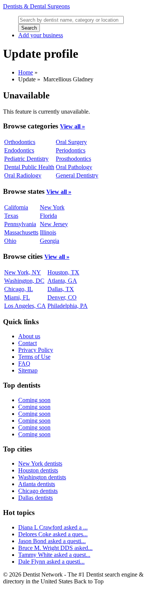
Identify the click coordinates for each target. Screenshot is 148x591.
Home (25, 72)
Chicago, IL (18, 289)
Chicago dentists (38, 491)
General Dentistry (77, 175)
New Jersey (54, 224)
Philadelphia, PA (67, 306)
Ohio (10, 241)
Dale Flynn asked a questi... (51, 561)
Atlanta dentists (36, 484)
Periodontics (70, 150)
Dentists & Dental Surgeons (36, 6)
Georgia (49, 241)
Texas (11, 215)
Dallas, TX (60, 289)
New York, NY (22, 272)
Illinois (48, 232)
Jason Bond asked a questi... (52, 541)
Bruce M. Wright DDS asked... (55, 548)
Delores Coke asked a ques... (53, 534)
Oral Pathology (74, 167)
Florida (48, 215)
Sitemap (28, 370)
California (16, 207)
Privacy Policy (35, 350)
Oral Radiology (22, 175)
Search (29, 28)
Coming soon (34, 400)
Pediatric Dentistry (26, 158)
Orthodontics (19, 142)
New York (52, 207)
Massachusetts (21, 232)
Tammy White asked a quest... (54, 554)
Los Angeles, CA (25, 306)
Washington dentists (42, 477)
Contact (27, 343)
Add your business (40, 35)
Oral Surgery (71, 142)
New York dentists (40, 463)
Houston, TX (63, 272)
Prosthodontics (73, 158)
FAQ (24, 363)
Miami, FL (17, 297)
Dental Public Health (29, 167)
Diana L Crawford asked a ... (53, 527)
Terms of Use (34, 356)
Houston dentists (38, 470)
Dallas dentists (35, 497)
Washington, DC (24, 280)
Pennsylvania (20, 224)
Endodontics (19, 150)
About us (29, 336)
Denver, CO (62, 297)
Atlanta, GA (62, 280)
